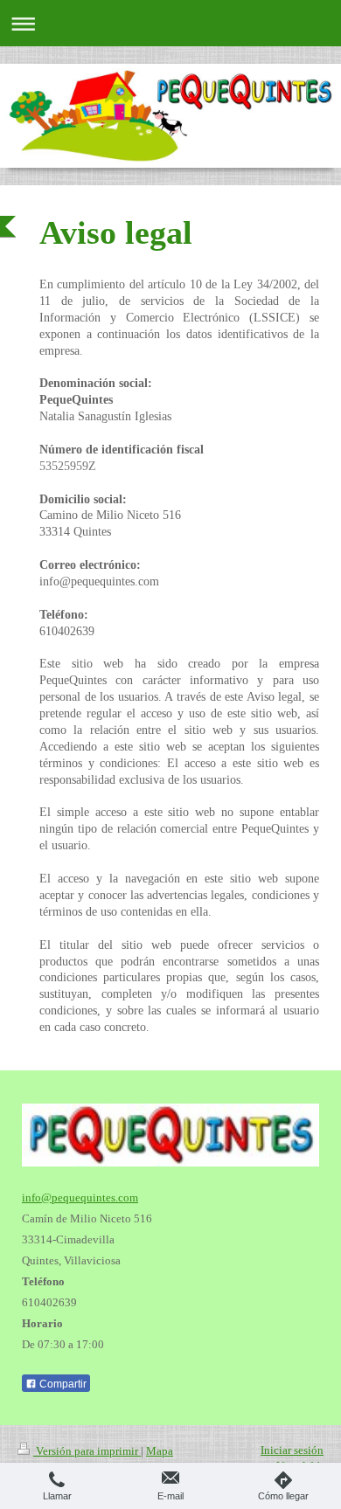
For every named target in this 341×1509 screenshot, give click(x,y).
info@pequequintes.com (80, 1197)
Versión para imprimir (87, 1450)
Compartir (62, 1384)
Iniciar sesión (292, 1450)
